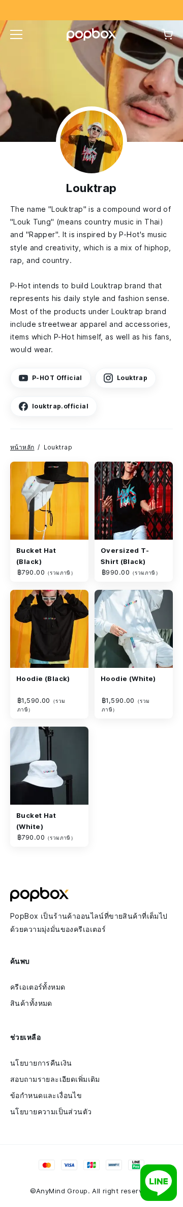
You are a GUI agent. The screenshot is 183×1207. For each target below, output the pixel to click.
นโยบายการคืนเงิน (41, 1063)
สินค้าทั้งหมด (31, 1003)
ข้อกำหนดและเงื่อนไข (46, 1095)
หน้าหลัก (22, 447)
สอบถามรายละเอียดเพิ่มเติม (55, 1079)
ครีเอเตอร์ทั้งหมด (37, 987)
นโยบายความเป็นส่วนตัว (51, 1111)
